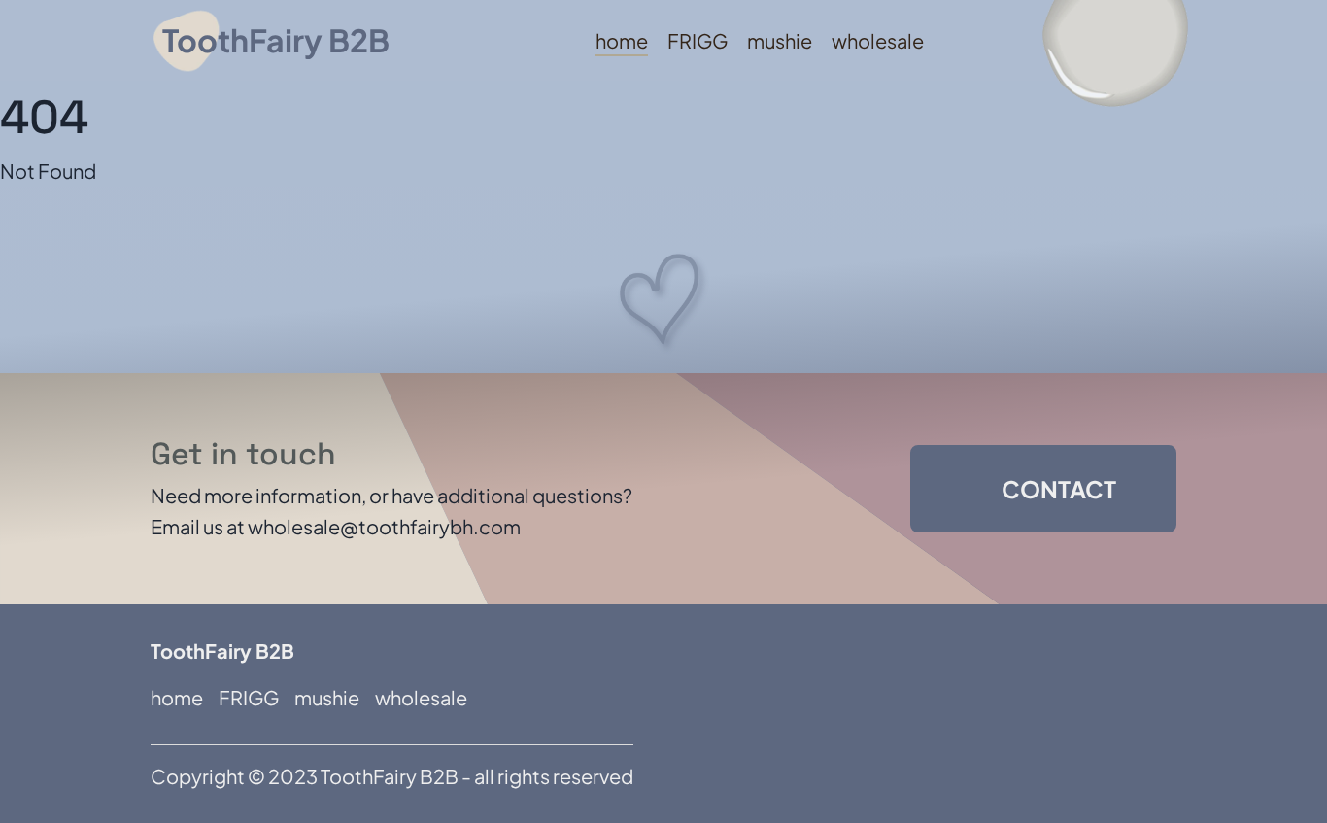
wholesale (878, 40)
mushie (779, 40)
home (621, 40)
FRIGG (697, 40)
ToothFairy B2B (276, 39)
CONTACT (1059, 488)
